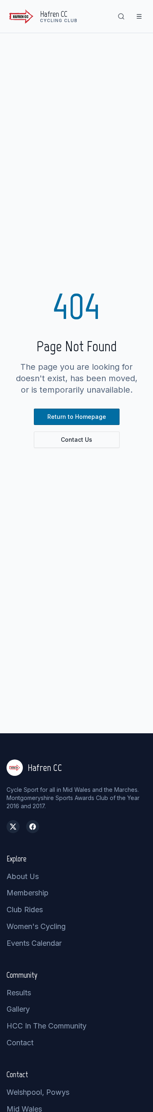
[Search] (121, 16)
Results (19, 992)
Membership (28, 892)
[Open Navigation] (139, 16)
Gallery (18, 1009)
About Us (23, 876)
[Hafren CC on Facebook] (32, 826)
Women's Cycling (36, 926)
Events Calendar (34, 943)
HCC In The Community (46, 1026)
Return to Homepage (76, 416)
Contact (20, 1042)
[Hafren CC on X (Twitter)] (13, 826)
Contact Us (76, 439)
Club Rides (25, 909)
